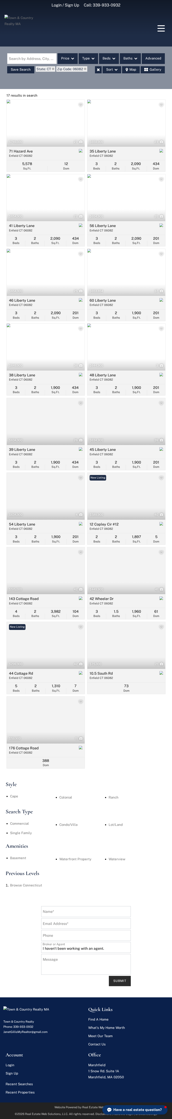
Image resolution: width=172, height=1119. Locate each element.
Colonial (65, 797)
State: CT (44, 69)
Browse (26, 885)
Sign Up (12, 1073)
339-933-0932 (106, 5)
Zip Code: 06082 (70, 69)
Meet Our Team (100, 1036)
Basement (18, 858)
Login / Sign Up (65, 5)
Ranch (113, 797)
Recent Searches (19, 1084)
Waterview (117, 859)
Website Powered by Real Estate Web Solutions (86, 1107)
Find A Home (98, 1019)
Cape (14, 796)
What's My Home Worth (106, 1028)
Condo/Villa (68, 825)
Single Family (21, 833)
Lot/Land (116, 825)
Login (10, 1065)
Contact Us (97, 1044)
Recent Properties (20, 1092)
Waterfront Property (75, 859)
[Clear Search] (98, 69)
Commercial (19, 823)
